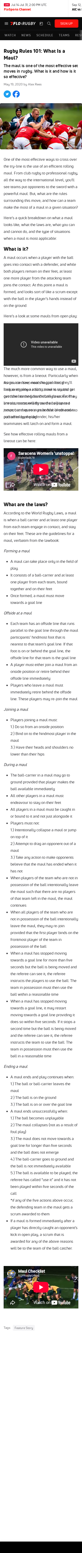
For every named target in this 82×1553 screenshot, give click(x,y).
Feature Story (24, 1328)
